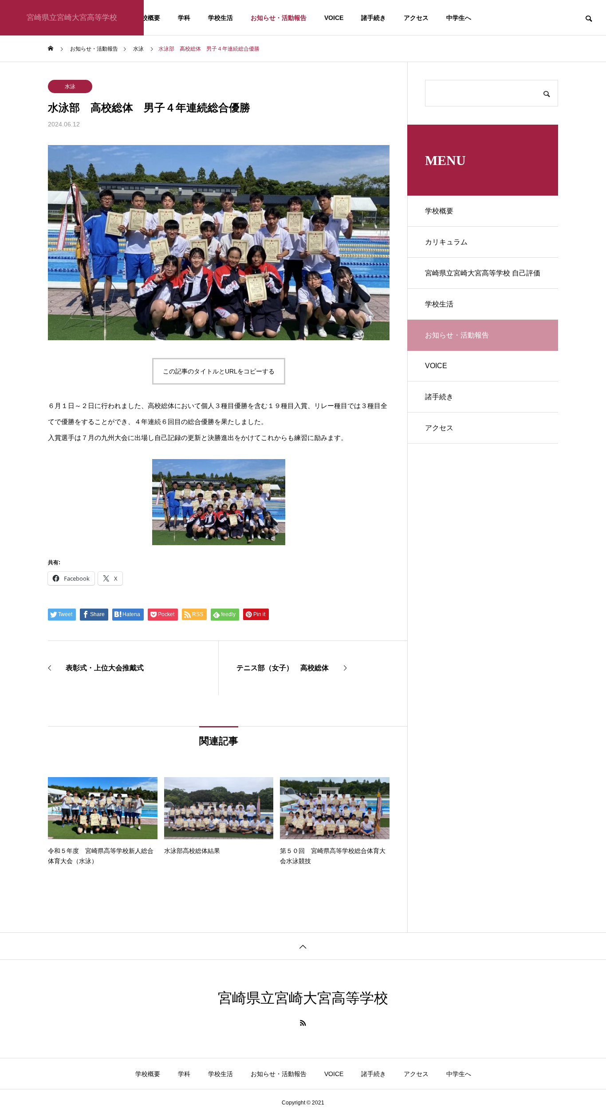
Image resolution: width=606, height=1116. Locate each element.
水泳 (70, 86)
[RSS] (303, 1022)
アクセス (416, 17)
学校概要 (147, 17)
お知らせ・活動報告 (279, 17)
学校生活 (220, 17)
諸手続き (373, 17)
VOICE (333, 17)
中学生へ (458, 17)
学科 (184, 17)
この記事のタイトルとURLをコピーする (219, 371)
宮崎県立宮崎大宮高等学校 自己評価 (482, 273)
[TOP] (303, 945)
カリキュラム (446, 242)
